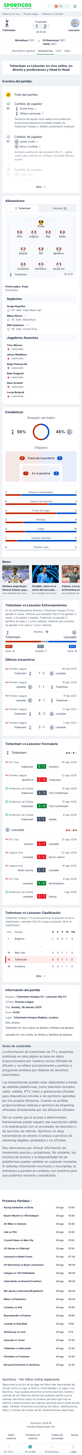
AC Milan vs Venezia (15, 1223)
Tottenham (12, 637)
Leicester (70, 637)
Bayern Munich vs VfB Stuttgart (21, 1215)
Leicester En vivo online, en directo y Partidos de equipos (38, 1034)
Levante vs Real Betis (15, 1323)
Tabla (67, 50)
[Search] (49, 6)
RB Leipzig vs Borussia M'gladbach (23, 1290)
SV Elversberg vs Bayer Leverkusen (24, 1264)
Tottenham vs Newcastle (17, 1348)
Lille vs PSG (10, 1232)
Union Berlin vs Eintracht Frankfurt (22, 1281)
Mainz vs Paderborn (15, 1299)
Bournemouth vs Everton (17, 1315)
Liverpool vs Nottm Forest (18, 1256)
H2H (58, 50)
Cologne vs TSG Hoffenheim (19, 1273)
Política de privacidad (57, 1436)
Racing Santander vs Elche (18, 1207)
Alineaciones (45, 50)
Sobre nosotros (11, 1436)
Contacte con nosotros (33, 1436)
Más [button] (38, 186)
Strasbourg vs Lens (15, 1331)
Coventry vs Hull (13, 1307)
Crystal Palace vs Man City (18, 1240)
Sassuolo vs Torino (14, 1340)
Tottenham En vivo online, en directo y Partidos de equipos (39, 1027)
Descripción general (23, 50)
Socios (74, 1434)
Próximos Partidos (16, 1201)
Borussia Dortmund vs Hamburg (21, 1364)
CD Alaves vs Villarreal (16, 1248)
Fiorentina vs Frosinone (16, 1356)
